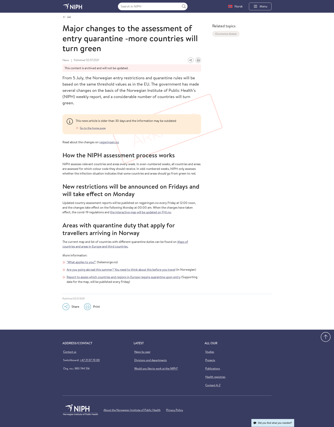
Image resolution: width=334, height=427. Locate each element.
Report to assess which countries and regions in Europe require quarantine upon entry (124, 277)
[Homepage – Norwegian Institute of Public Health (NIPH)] (73, 6)
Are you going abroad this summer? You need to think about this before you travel (121, 269)
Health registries (215, 377)
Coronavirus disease (225, 33)
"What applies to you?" (81, 262)
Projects (210, 360)
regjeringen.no (109, 142)
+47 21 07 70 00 (90, 360)
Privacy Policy (174, 410)
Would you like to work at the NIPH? (156, 368)
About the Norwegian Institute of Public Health (132, 410)
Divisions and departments (150, 360)
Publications (212, 368)
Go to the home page (93, 128)
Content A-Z (212, 385)
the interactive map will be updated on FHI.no (140, 212)
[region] (136, 124)
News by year (142, 352)
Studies (209, 352)
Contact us (69, 352)
